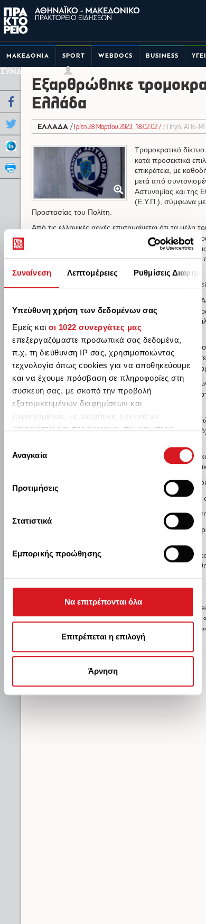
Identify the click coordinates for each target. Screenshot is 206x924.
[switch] (179, 488)
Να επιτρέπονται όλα (103, 601)
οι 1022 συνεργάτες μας (95, 327)
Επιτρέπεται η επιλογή (103, 636)
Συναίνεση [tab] (31, 272)
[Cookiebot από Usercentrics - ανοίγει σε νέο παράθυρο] (148, 244)
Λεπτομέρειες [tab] (92, 272)
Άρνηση (103, 670)
